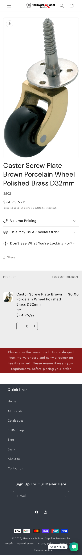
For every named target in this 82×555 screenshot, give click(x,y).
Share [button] (11, 257)
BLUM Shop (16, 430)
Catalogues (15, 420)
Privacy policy (46, 543)
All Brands (15, 411)
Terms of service (68, 543)
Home (12, 401)
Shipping (26, 207)
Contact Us (15, 468)
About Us (14, 459)
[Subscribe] (64, 496)
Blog (11, 439)
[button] (9, 5)
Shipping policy (43, 550)
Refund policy (25, 543)
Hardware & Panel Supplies (39, 538)
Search (12, 449)
